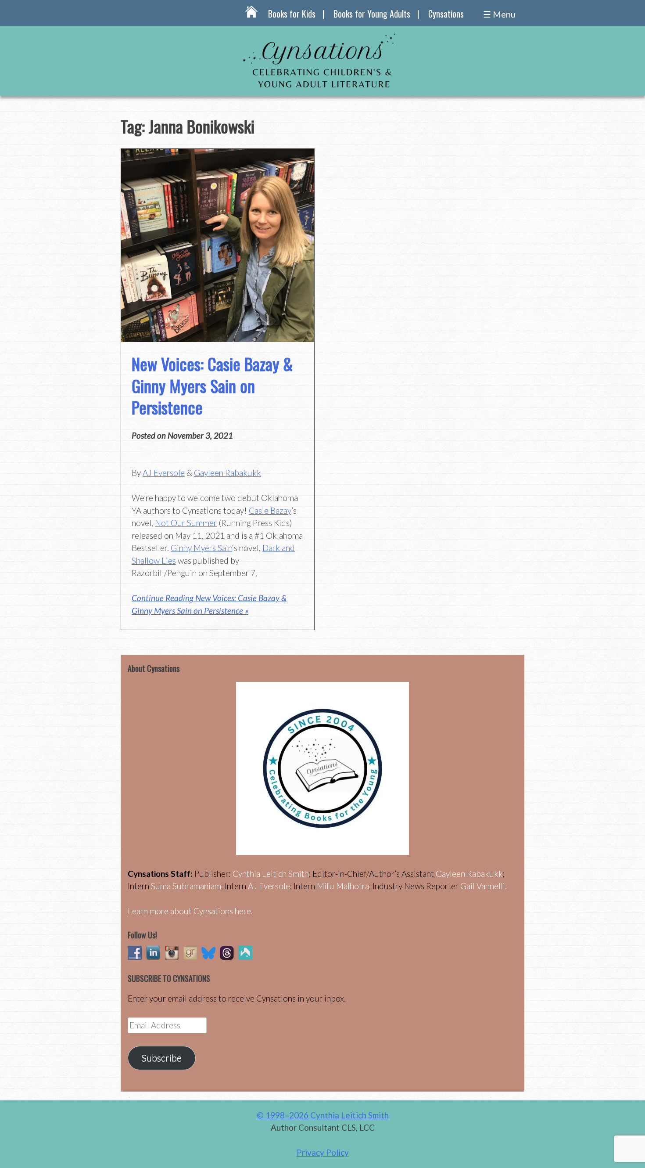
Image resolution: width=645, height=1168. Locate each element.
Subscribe (161, 1057)
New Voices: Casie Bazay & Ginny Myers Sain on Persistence (212, 385)
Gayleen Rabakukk (227, 473)
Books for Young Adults (371, 13)
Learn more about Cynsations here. (190, 911)
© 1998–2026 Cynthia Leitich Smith (323, 1115)
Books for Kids (291, 13)
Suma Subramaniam (186, 886)
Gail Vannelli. (483, 886)
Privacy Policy (323, 1152)
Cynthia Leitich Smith (271, 874)
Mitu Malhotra (343, 886)
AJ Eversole (164, 473)
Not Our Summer (186, 523)
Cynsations (446, 13)
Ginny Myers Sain (201, 548)
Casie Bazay (270, 510)
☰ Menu (499, 14)
